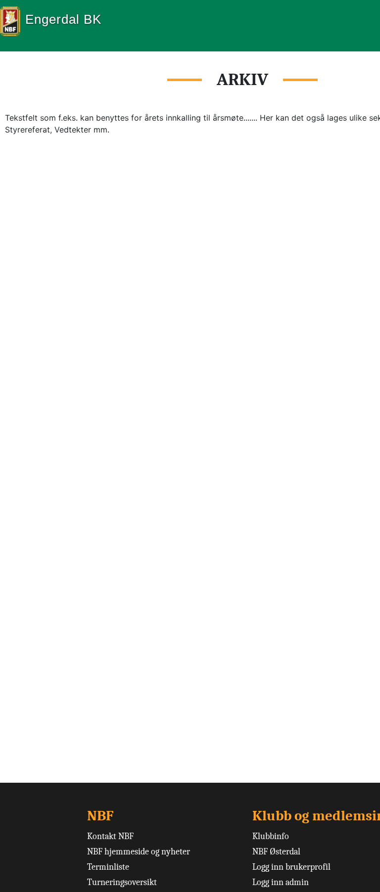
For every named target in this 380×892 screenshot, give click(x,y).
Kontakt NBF (110, 836)
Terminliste (108, 867)
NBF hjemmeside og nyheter (138, 852)
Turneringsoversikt (122, 882)
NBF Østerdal (276, 852)
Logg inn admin (280, 882)
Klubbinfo (270, 836)
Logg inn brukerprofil (291, 867)
